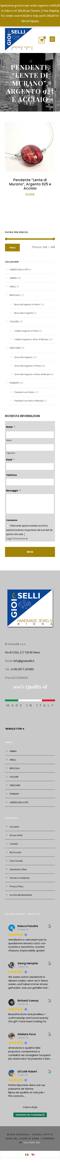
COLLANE (14, 321)
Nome (10, 426)
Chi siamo (14, 826)
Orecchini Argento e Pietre (27, 365)
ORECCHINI (15, 347)
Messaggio (13, 490)
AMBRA (13, 277)
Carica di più (30, 1107)
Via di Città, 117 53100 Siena (22, 652)
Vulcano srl (32, 1142)
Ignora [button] (35, 21)
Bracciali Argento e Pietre (27, 304)
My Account (15, 852)
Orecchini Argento (23, 357)
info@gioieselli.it (23, 661)
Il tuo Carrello (16, 860)
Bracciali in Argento (24, 312)
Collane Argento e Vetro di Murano (31, 339)
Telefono (11, 475)
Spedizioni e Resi (18, 869)
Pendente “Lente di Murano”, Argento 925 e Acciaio (30, 184)
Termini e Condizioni (20, 877)
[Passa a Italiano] (27, 1154)
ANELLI (13, 286)
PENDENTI (14, 382)
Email (10, 459)
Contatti (14, 843)
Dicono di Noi (16, 835)
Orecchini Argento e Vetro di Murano (32, 374)
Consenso (11, 520)
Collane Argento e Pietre (26, 330)
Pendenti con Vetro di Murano (29, 400)
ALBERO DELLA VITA (19, 269)
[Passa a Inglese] (33, 1154)
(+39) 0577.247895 (22, 669)
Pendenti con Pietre (24, 392)
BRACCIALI (15, 295)
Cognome (10, 453)
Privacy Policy (17, 886)
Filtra (12, 247)
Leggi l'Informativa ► (17, 538)
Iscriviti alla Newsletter (21, 894)
